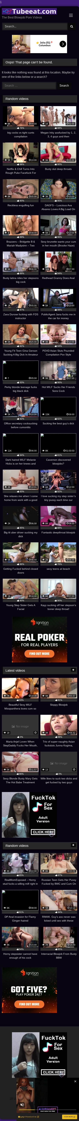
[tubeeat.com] (32, 11)
